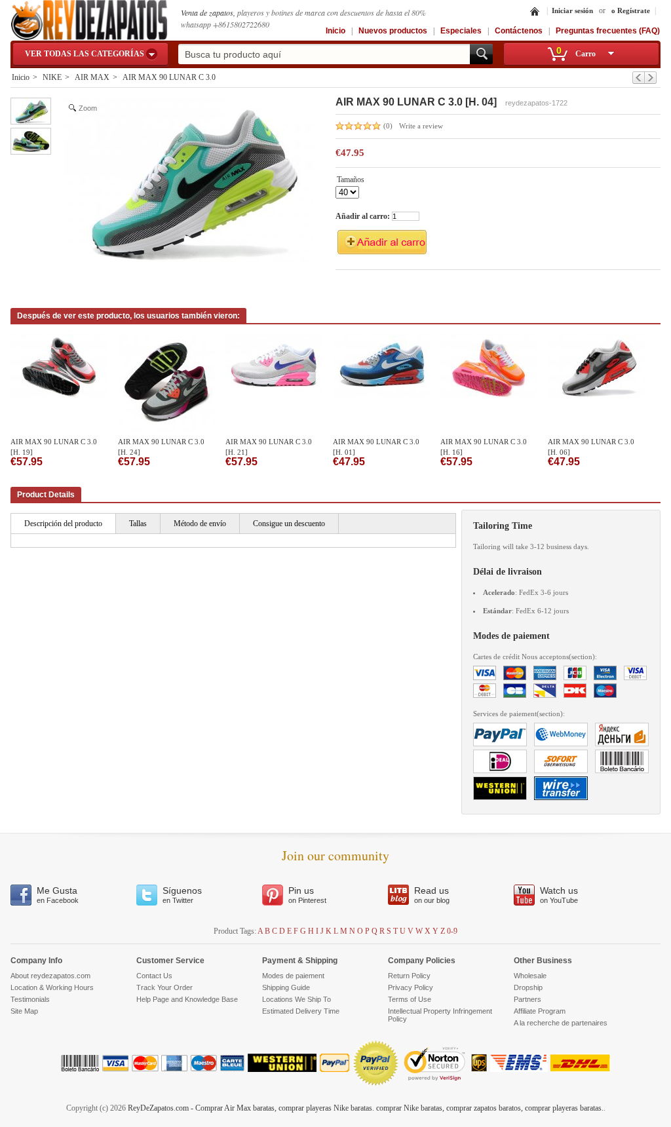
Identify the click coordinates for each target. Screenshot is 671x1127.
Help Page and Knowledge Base (187, 999)
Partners (527, 999)
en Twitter (182, 894)
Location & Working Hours (52, 987)
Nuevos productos (392, 30)
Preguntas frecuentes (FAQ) (608, 30)
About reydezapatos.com (50, 976)
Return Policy (409, 976)
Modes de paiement (293, 976)
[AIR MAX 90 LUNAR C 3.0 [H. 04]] (30, 111)
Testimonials (30, 999)
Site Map (24, 1011)
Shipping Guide (286, 987)
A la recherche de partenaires (560, 1023)
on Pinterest (307, 894)
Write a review (421, 126)
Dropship (528, 987)
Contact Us (154, 976)
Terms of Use (409, 999)
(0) (388, 126)
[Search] (481, 54)
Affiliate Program (540, 1011)
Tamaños (350, 180)
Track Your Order (164, 987)
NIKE (52, 77)
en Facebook (58, 894)
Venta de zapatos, (209, 12)
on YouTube (559, 894)
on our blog (432, 894)
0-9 (452, 931)
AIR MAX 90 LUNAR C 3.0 (169, 77)
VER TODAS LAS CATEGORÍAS (84, 53)
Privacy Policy (410, 987)
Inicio (335, 30)
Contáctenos (519, 30)
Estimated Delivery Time (300, 1011)
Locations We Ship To (296, 999)
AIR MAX (92, 77)
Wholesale (530, 976)
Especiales (461, 30)
